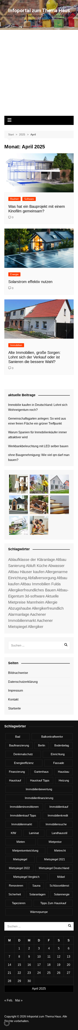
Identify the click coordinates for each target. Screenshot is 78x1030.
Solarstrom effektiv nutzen (30, 282)
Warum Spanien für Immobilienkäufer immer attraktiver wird (37, 435)
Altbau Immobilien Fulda (40, 584)
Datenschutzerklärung (23, 681)
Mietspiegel (20, 859)
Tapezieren (18, 903)
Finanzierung (17, 771)
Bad (17, 736)
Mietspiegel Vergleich (26, 876)
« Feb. (8, 1000)
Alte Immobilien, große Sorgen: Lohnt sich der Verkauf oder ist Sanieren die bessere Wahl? (34, 357)
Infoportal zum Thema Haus (39, 10)
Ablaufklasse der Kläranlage (31, 559)
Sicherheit (15, 894)
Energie (14, 274)
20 (68, 964)
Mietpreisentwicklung (25, 850)
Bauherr (14, 199)
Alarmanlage (18, 614)
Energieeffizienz (24, 763)
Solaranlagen (37, 894)
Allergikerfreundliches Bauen (32, 590)
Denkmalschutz (23, 754)
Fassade (58, 763)
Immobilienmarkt (21, 824)
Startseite (14, 708)
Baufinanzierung (19, 745)
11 (49, 956)
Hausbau (63, 771)
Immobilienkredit (58, 815)
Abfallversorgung (42, 578)
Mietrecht (60, 850)
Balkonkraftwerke (52, 736)
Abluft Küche (36, 566)
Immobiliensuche (56, 824)
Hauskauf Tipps (39, 780)
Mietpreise (55, 841)
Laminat (34, 833)
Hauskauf (15, 780)
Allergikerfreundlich (48, 608)
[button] (7, 1023)
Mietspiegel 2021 (54, 859)
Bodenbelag (61, 745)
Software (29, 199)
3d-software (35, 596)
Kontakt (13, 699)
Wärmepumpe (39, 911)
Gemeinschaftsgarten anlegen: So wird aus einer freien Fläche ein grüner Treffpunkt (37, 421)
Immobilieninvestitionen (24, 806)
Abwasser (56, 566)
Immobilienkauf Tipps (23, 815)
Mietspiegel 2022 (19, 868)
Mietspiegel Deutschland (54, 868)
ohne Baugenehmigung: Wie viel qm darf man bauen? (38, 457)
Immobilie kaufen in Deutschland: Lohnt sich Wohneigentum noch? (37, 407)
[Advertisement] (39, 74)
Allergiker (35, 627)
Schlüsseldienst (59, 885)
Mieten (20, 841)
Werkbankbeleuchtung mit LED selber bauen (38, 446)
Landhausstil (59, 833)
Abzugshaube (19, 608)
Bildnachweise (18, 672)
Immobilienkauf (58, 806)
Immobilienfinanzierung (39, 798)
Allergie (51, 602)
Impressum (15, 690)
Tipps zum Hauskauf (53, 903)
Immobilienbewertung (39, 789)
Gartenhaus (41, 771)
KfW (13, 833)
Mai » (19, 1000)
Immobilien (16, 345)
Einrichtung (58, 754)
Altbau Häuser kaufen (26, 572)
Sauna (36, 885)
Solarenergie (61, 894)
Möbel (61, 876)
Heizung (64, 780)
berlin (41, 745)
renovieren (16, 885)
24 (39, 972)
